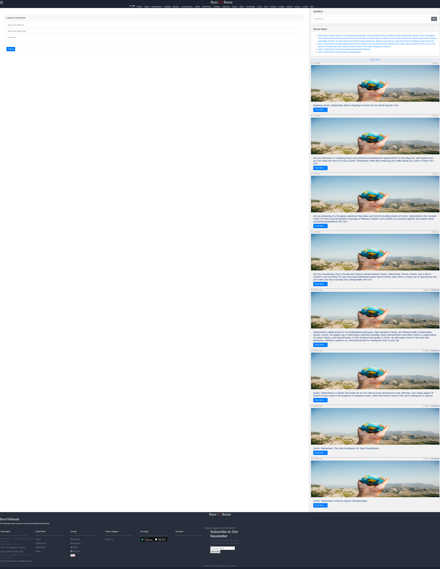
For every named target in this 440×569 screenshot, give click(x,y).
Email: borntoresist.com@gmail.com (16, 561)
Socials (73, 531)
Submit (11, 49)
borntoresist (435, 290)
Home (38, 539)
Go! (434, 19)
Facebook (76, 539)
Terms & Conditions (9, 547)
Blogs (38, 551)
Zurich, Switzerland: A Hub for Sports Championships (339, 52)
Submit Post (41, 543)
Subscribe (215, 552)
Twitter (75, 547)
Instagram (76, 543)
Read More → (320, 110)
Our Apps (144, 531)
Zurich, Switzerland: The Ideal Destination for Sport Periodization (344, 49)
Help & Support (111, 531)
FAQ (21, 551)
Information (5, 531)
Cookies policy (12, 551)
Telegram (76, 551)
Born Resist (221, 2)
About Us (109, 539)
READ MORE (375, 60)
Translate (179, 531)
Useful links (41, 531)
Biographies (41, 547)
